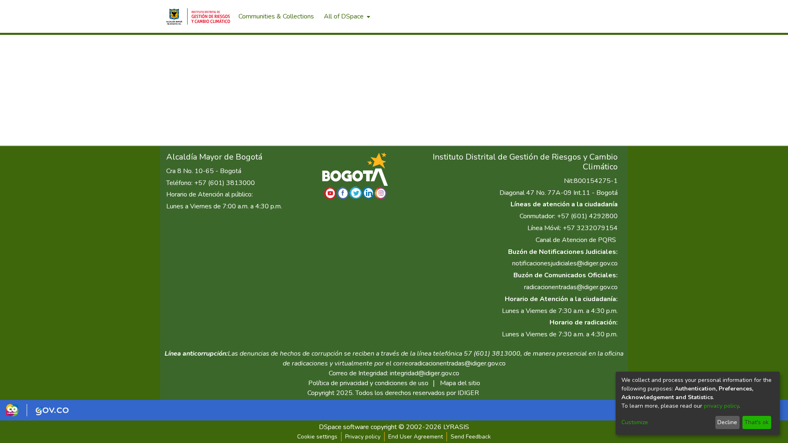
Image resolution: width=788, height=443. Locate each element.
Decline (727, 422)
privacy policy (721, 406)
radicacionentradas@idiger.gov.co (571, 287)
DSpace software (344, 427)
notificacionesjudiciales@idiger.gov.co (565, 263)
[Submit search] (579, 16)
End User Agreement (415, 437)
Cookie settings (317, 437)
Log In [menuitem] (607, 16)
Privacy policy (362, 437)
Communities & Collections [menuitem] (276, 16)
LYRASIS (456, 427)
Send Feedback (471, 437)
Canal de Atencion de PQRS (576, 239)
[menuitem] (346, 16)
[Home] (198, 16)
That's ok (756, 422)
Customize (634, 422)
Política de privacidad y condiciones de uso (368, 383)
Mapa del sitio (460, 383)
